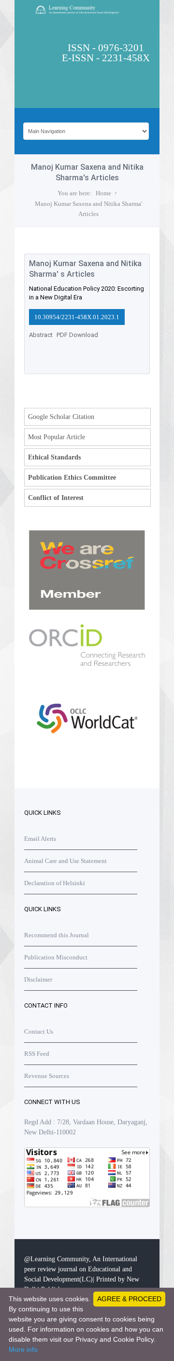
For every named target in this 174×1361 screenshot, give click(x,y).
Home (103, 193)
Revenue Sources (46, 1075)
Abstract (41, 334)
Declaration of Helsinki (54, 883)
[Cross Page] (87, 607)
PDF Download (77, 334)
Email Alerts (40, 838)
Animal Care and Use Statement (65, 860)
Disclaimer (38, 979)
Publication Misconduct (55, 957)
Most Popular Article (56, 437)
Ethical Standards (54, 457)
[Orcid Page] (87, 754)
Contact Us (38, 1031)
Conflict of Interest (56, 497)
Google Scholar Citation (61, 416)
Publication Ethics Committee (72, 477)
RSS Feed (36, 1053)
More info (23, 1349)
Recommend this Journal (56, 935)
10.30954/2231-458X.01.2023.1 (76, 317)
